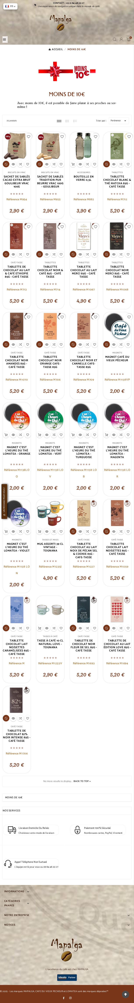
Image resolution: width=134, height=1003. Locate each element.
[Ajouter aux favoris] (27, 164)
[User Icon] (121, 39)
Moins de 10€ (14, 797)
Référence (13, 199)
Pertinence (119, 121)
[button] (10, 6)
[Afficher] (13, 164)
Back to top (81, 781)
